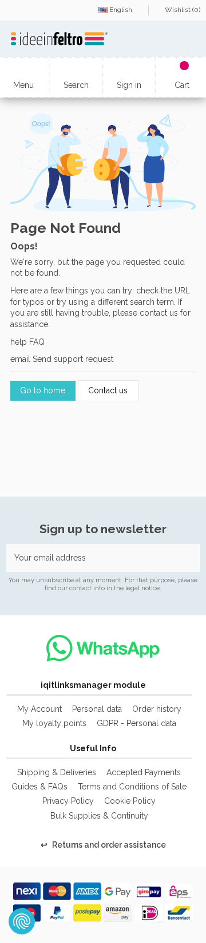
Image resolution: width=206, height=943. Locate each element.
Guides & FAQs (39, 787)
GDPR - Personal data (136, 723)
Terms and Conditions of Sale (132, 787)
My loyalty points (54, 723)
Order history (156, 709)
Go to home (42, 391)
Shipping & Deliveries (56, 772)
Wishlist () (181, 10)
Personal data (97, 709)
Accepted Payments (143, 772)
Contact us (108, 391)
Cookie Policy (130, 801)
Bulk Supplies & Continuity (99, 816)
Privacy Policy (68, 801)
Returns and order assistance (103, 845)
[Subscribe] (188, 559)
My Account (39, 709)
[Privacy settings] (22, 921)
